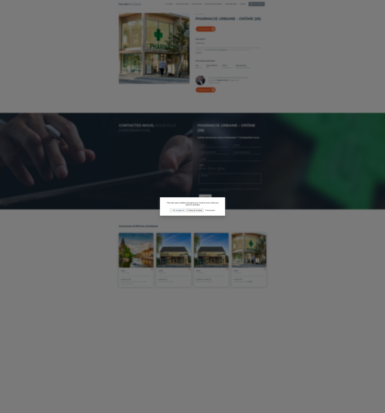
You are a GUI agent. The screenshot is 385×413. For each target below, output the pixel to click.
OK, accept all (178, 210)
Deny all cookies (195, 210)
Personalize (210, 210)
